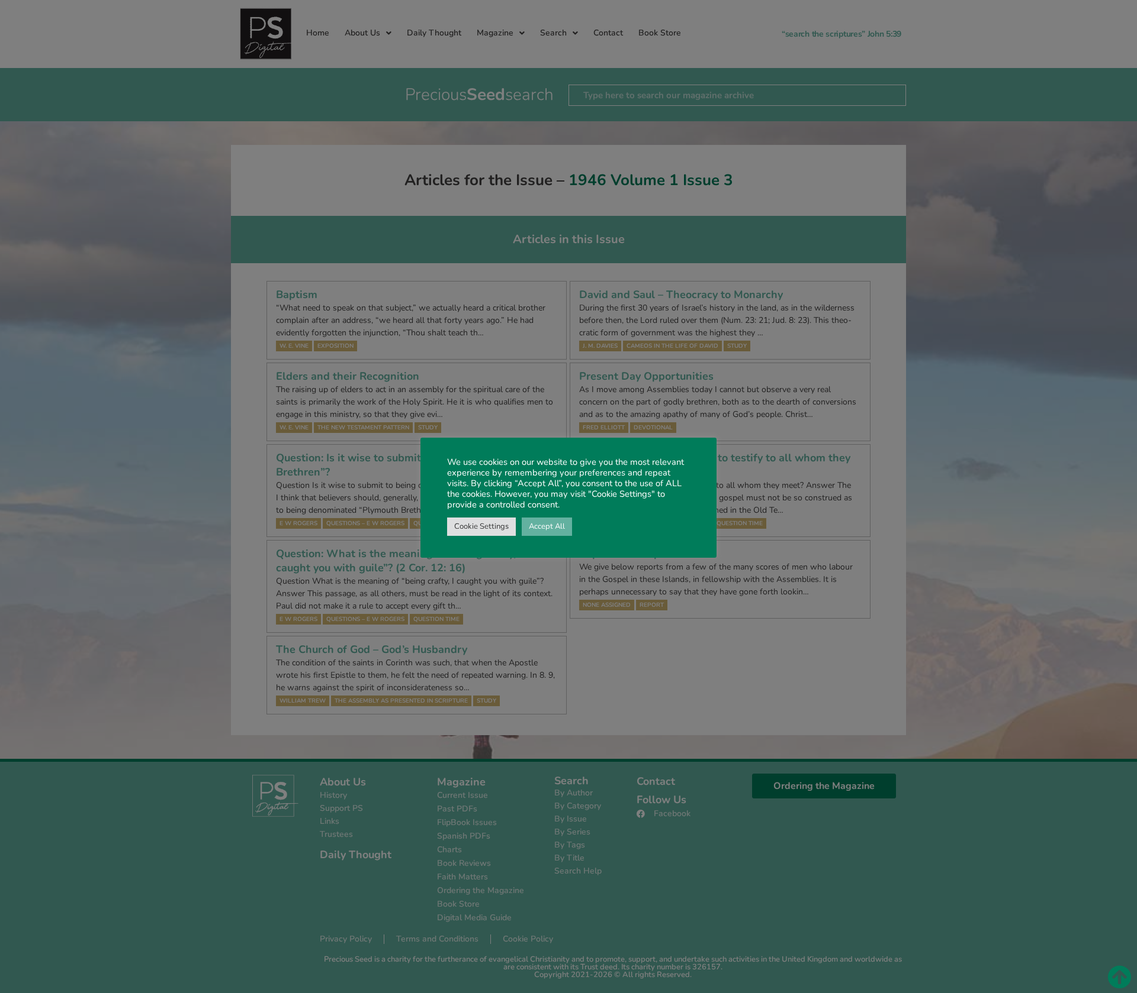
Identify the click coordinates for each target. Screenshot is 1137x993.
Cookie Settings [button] (481, 526)
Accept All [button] (547, 526)
